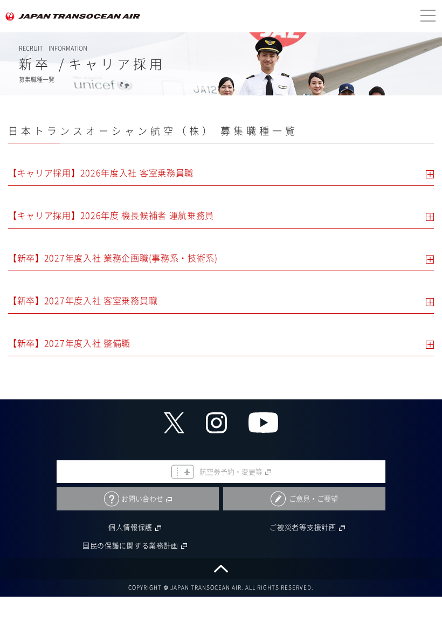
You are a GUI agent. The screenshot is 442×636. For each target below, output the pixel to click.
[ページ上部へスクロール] (221, 569)
